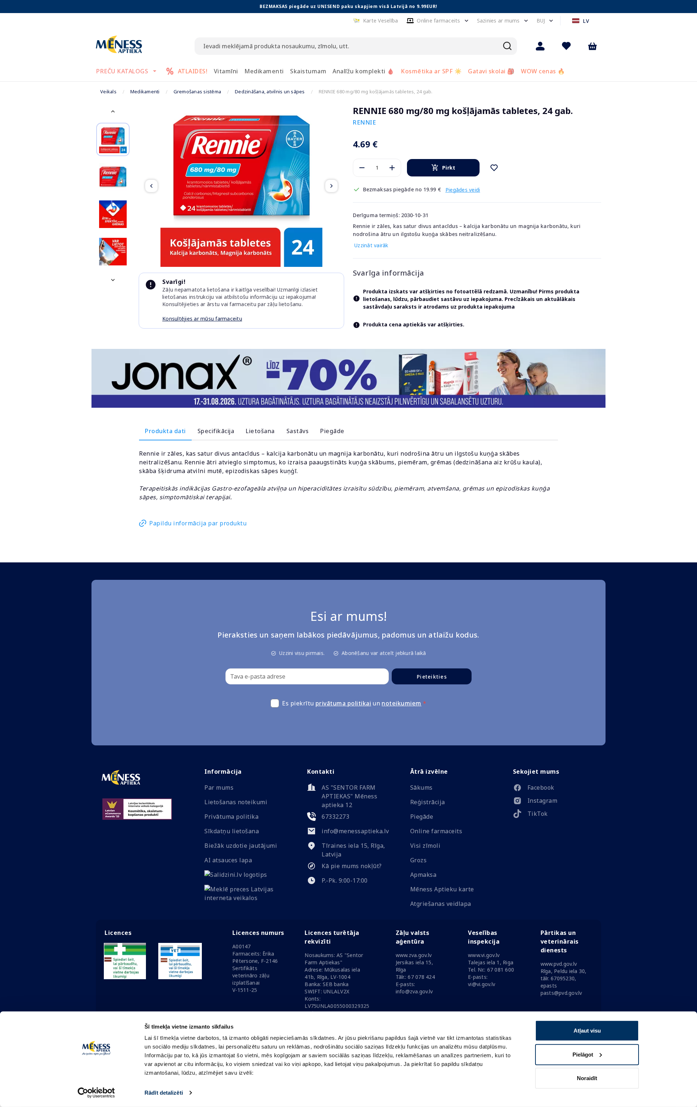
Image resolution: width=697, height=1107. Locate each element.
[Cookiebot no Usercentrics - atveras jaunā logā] (96, 1092)
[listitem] (554, 789)
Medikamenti (145, 91)
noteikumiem (401, 703)
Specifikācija (216, 431)
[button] (375, 20)
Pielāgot (582, 1054)
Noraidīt (587, 1078)
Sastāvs (297, 431)
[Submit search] (507, 46)
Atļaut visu (587, 1030)
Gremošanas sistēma (197, 91)
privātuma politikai (343, 703)
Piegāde (332, 431)
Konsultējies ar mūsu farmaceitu (202, 318)
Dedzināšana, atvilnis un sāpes (270, 91)
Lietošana (260, 431)
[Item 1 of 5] (241, 186)
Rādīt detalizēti (163, 1093)
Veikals (108, 91)
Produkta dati (165, 431)
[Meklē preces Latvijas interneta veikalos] (245, 898)
